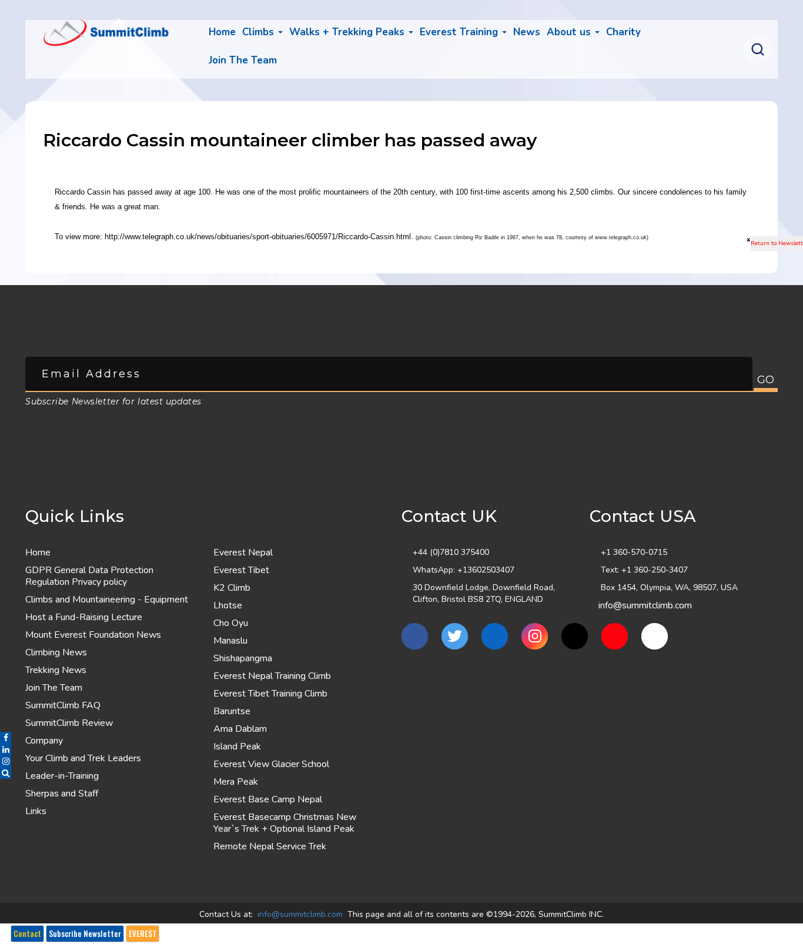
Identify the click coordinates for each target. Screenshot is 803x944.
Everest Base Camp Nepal (267, 799)
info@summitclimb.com (645, 605)
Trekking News (55, 670)
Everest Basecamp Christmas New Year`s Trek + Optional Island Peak (284, 823)
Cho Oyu (230, 623)
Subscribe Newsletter (85, 933)
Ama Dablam (240, 729)
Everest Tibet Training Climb (270, 693)
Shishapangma (242, 658)
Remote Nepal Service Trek (269, 846)
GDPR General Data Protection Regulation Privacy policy (89, 576)
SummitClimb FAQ (63, 705)
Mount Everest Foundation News (93, 635)
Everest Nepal (243, 552)
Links (35, 811)
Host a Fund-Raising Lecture (83, 617)
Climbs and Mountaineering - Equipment (106, 599)
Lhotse (227, 605)
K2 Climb (231, 588)
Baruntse (231, 711)
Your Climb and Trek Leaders (83, 758)
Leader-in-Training (62, 776)
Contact (27, 933)
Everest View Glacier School (271, 764)
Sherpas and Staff (61, 793)
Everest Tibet (241, 570)
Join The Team (53, 688)
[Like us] (415, 636)
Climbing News (56, 652)
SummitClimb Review (69, 723)
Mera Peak (235, 782)
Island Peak (237, 746)
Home (222, 32)
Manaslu (230, 641)
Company (44, 741)
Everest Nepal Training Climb (272, 676)
